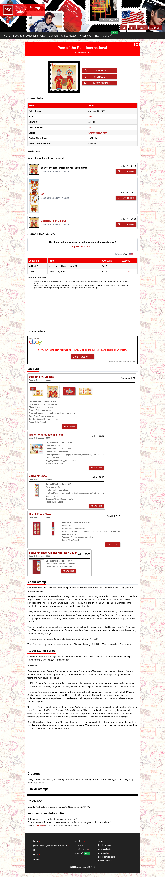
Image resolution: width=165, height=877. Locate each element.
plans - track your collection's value (50, 845)
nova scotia (103, 853)
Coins (108, 34)
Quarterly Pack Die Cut (53, 220)
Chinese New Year (97, 132)
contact (36, 859)
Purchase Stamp (101, 77)
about (35, 854)
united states (82, 849)
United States (69, 35)
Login (142, 27)
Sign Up (155, 27)
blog (35, 850)
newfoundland (104, 849)
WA (42, 194)
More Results (80, 356)
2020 (90, 116)
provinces (100, 841)
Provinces (85, 35)
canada (80, 845)
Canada (53, 35)
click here (40, 825)
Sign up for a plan (81, 246)
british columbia (104, 845)
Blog (97, 35)
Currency (118, 253)
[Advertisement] (82, 308)
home (35, 841)
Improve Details (101, 83)
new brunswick (104, 860)
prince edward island (106, 856)
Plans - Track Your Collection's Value (25, 35)
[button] (129, 265)
